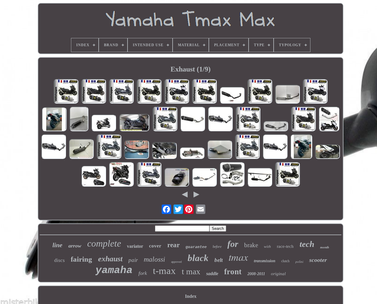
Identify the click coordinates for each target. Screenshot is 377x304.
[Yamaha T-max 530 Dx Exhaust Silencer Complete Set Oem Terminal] (219, 150)
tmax (238, 256)
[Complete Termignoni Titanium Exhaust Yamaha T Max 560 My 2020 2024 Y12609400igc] (164, 151)
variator (135, 246)
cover (155, 246)
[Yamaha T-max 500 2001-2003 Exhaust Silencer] (136, 150)
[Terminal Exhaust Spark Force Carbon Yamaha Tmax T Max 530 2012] (327, 152)
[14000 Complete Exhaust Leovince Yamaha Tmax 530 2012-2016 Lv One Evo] (275, 147)
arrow (74, 246)
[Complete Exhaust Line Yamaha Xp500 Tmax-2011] (260, 178)
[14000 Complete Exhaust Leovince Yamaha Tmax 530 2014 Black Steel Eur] (53, 147)
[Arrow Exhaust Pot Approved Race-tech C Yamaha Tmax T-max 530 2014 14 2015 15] (149, 92)
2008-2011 (256, 274)
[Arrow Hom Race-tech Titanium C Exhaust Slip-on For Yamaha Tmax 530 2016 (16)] (260, 92)
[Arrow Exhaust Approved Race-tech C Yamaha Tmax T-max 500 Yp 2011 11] (247, 147)
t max (191, 271)
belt (218, 260)
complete (104, 243)
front (233, 271)
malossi (154, 259)
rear (173, 245)
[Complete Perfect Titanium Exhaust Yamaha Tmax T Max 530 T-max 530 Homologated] (301, 147)
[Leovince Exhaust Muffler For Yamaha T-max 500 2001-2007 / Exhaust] (287, 95)
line (57, 245)
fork (142, 273)
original (278, 273)
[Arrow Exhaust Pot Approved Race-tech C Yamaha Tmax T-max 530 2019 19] (176, 92)
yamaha (114, 270)
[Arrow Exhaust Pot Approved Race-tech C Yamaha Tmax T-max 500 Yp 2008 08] (165, 119)
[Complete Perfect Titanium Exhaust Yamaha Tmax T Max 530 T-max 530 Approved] (54, 119)
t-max (164, 270)
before (217, 247)
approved (176, 261)
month (324, 247)
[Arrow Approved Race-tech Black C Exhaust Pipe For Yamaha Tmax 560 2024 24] (93, 92)
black (198, 258)
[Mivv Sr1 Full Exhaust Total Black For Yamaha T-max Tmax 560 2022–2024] (232, 96)
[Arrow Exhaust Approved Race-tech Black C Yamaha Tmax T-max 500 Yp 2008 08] (121, 92)
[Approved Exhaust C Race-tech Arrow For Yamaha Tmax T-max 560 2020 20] (303, 119)
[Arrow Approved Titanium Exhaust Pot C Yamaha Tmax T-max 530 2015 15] (248, 119)
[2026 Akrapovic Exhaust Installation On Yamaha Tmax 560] (134, 123)
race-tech (285, 246)
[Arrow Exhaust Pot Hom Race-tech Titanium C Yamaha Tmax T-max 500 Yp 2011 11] (109, 147)
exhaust (110, 259)
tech (307, 244)
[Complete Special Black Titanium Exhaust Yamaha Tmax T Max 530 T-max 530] (329, 119)
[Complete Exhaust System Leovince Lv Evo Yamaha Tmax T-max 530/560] (232, 175)
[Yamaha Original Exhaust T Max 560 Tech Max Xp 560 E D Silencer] (275, 126)
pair (133, 260)
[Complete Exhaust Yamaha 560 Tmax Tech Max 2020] (176, 178)
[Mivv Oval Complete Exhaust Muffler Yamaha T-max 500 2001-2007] (192, 153)
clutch (285, 261)
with (267, 246)
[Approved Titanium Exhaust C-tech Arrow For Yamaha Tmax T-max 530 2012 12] (287, 175)
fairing (81, 259)
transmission (264, 261)
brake (251, 245)
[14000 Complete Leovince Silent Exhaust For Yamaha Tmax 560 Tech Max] (220, 119)
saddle (212, 273)
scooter (318, 260)
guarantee (196, 247)
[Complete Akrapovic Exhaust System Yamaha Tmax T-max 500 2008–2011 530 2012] (103, 123)
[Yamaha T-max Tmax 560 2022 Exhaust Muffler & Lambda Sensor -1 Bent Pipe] (79, 119)
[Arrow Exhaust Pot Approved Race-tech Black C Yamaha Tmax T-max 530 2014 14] (204, 92)
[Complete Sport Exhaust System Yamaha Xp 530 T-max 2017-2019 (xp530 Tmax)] (204, 178)
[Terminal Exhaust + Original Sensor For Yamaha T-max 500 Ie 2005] (81, 149)
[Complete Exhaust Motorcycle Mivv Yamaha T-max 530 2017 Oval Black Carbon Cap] (121, 175)
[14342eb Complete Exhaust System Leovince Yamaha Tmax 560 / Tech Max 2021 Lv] (192, 119)
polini (299, 261)
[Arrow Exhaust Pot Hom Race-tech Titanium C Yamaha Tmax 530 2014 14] (66, 92)
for (232, 244)
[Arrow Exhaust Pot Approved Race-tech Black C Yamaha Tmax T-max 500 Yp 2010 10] (149, 175)
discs (59, 260)
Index (190, 296)
